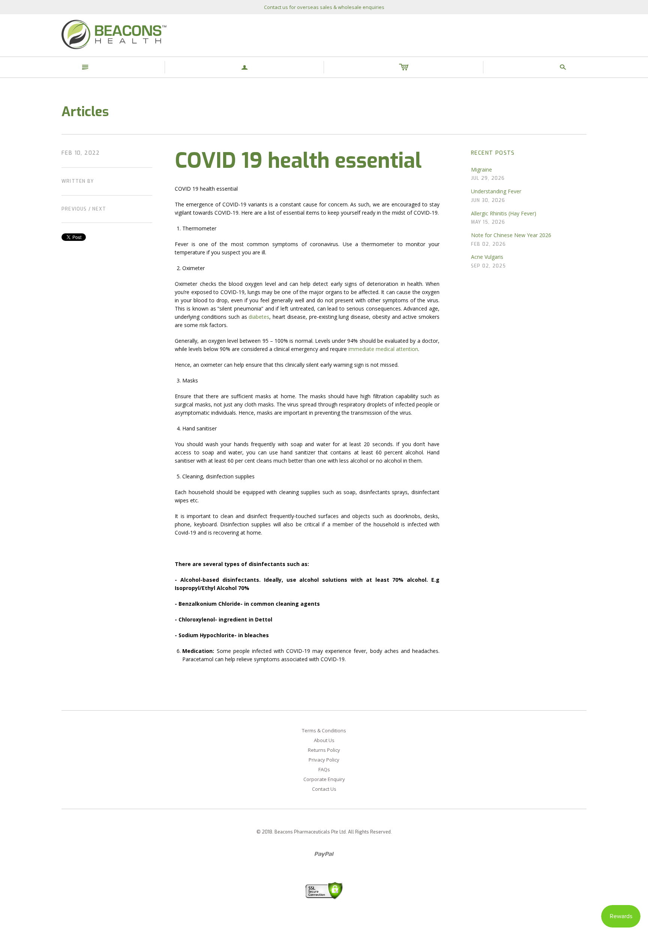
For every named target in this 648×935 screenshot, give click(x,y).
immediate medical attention (383, 348)
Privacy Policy (324, 759)
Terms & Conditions (324, 730)
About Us (324, 740)
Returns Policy (324, 750)
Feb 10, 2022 (81, 153)
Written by (78, 181)
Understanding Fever (496, 191)
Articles (85, 111)
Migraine (481, 169)
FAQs (324, 769)
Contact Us (324, 789)
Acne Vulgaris (487, 256)
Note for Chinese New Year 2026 (511, 235)
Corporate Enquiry (324, 779)
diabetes (259, 316)
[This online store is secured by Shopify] (324, 890)
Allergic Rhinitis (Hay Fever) (503, 213)
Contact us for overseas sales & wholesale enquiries (324, 7)
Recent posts (493, 153)
